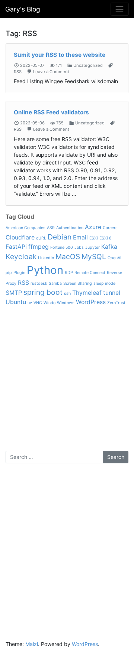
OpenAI (114, 257)
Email (80, 237)
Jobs (79, 247)
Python (45, 270)
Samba (55, 283)
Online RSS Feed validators (51, 112)
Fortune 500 (61, 247)
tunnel (111, 292)
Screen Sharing (77, 283)
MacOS (67, 256)
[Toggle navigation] (120, 9)
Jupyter (92, 247)
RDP (69, 272)
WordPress (91, 302)
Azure (93, 227)
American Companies (25, 227)
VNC (38, 302)
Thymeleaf (87, 292)
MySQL (94, 256)
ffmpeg (38, 246)
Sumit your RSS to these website (59, 54)
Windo (49, 302)
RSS (18, 71)
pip (9, 272)
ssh (67, 293)
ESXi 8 (105, 238)
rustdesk (39, 283)
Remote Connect (89, 272)
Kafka (109, 246)
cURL (41, 238)
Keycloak (21, 256)
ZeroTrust (116, 302)
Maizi (31, 644)
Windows (65, 302)
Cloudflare (20, 237)
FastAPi (16, 246)
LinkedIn (46, 257)
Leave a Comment (51, 71)
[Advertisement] (67, 384)
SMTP (14, 292)
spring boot (43, 292)
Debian (59, 236)
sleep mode (104, 283)
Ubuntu (16, 302)
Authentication (69, 227)
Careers (110, 227)
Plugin (19, 272)
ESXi (93, 238)
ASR (51, 227)
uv (30, 302)
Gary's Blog (22, 9)
